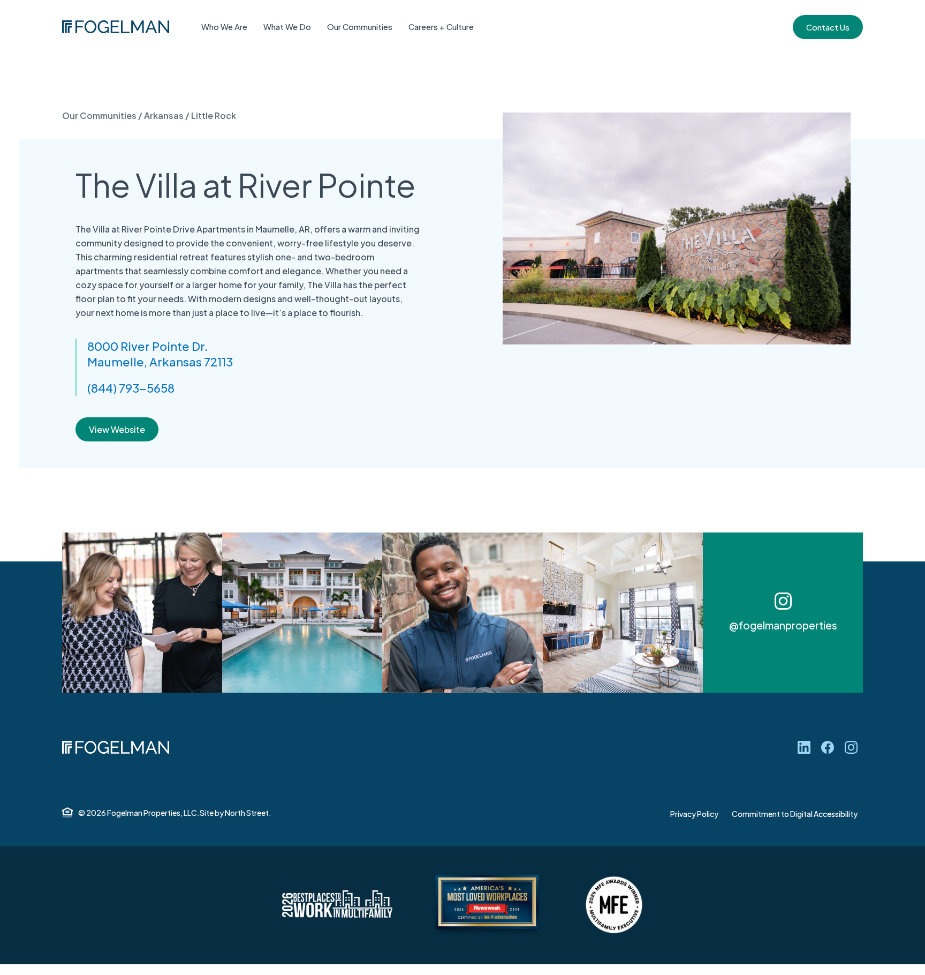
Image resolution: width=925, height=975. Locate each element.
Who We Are (224, 26)
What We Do (287, 26)
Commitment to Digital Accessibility (795, 814)
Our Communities (359, 26)
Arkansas (164, 115)
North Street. (248, 813)
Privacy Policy (694, 814)
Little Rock (213, 115)
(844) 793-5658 (131, 387)
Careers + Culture (441, 26)
